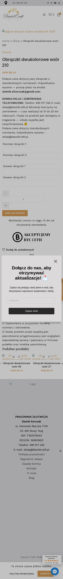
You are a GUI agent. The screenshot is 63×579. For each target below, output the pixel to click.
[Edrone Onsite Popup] (31, 289)
